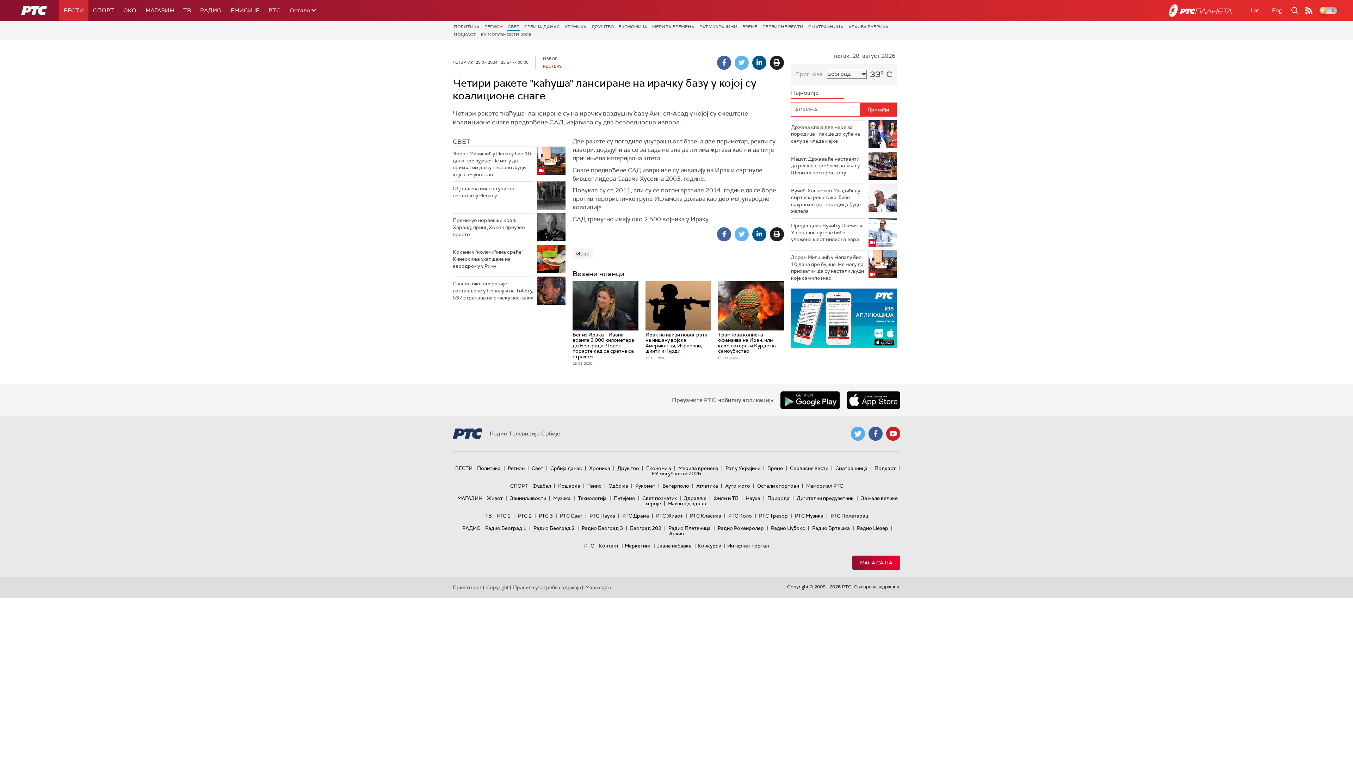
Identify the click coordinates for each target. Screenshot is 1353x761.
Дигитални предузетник (825, 498)
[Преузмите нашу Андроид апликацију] (810, 400)
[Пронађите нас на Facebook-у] (876, 434)
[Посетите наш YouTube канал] (893, 434)
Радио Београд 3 (602, 528)
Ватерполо (675, 486)
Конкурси (709, 546)
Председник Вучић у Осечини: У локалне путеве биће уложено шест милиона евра (827, 232)
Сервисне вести (782, 27)
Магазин (160, 10)
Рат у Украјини (718, 27)
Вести (74, 10)
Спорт (103, 10)
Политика (467, 27)
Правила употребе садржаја (547, 587)
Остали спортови (778, 486)
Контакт (609, 546)
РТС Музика (809, 516)
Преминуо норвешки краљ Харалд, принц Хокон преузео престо (489, 227)
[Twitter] (742, 63)
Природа (778, 498)
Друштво (603, 27)
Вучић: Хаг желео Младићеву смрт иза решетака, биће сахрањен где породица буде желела (826, 201)
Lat (1255, 10)
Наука (753, 498)
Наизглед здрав (687, 503)
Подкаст (465, 34)
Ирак (582, 253)
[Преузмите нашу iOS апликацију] (873, 400)
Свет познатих (659, 498)
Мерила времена (673, 27)
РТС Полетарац (849, 516)
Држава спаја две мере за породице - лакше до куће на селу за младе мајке (825, 134)
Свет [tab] (461, 141)
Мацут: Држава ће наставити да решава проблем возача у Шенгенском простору (825, 166)
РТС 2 (525, 516)
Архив (676, 533)
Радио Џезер (872, 528)
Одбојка (618, 486)
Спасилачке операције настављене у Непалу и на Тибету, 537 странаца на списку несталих (493, 290)
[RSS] (1309, 10)
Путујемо (624, 498)
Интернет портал (748, 546)
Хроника (576, 27)
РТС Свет (571, 516)
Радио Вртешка (831, 528)
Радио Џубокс (788, 528)
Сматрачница (826, 27)
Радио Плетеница (689, 528)
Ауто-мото (737, 486)
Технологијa (592, 498)
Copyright (497, 587)
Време (750, 27)
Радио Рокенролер (741, 528)
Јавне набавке (674, 546)
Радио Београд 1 (505, 528)
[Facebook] (724, 63)
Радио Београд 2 (554, 528)
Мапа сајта (876, 562)
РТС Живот (669, 516)
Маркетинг (638, 546)
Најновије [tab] (804, 93)
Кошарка (569, 486)
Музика (562, 498)
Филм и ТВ (726, 498)
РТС (274, 10)
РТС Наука (602, 516)
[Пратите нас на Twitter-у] (858, 434)
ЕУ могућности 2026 (506, 34)
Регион (493, 27)
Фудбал (541, 486)
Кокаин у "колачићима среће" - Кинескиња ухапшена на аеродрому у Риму (489, 259)
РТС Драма (635, 516)
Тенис (594, 486)
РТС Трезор (773, 516)
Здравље (695, 498)
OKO (129, 10)
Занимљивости (528, 498)
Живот (495, 498)
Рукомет (645, 486)
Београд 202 (645, 528)
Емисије (245, 10)
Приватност (467, 587)
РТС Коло (740, 516)
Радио (211, 10)
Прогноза (809, 74)
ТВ (187, 10)
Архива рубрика (868, 27)
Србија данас (542, 27)
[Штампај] (777, 63)
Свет (513, 27)
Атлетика (707, 486)
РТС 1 (503, 516)
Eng (1277, 10)
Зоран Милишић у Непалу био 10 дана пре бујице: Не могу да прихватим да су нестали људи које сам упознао (492, 164)
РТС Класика (705, 516)
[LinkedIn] (759, 63)
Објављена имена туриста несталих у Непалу (483, 192)
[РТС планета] (1200, 10)
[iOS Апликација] (844, 318)
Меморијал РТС (824, 486)
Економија (633, 27)
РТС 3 (546, 516)
